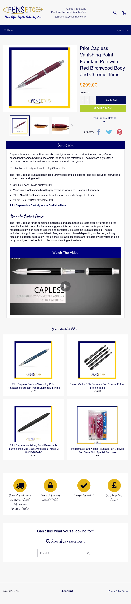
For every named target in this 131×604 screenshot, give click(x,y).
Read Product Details (104, 118)
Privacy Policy (114, 591)
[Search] (88, 553)
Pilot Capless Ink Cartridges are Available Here (38, 205)
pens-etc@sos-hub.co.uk (72, 16)
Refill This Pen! (104, 108)
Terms (125, 591)
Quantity (85, 92)
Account (124, 30)
